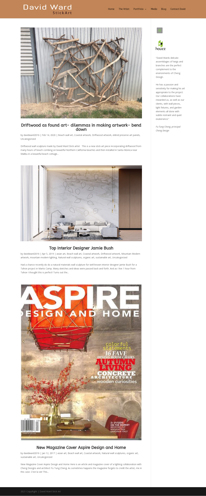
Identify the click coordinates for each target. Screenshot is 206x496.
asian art (61, 253)
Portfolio (139, 9)
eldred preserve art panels (126, 135)
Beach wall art (65, 135)
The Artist (124, 9)
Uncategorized (28, 138)
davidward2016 (31, 135)
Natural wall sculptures (70, 257)
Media (154, 9)
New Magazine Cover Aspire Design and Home (81, 447)
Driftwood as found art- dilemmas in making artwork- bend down (81, 127)
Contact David (177, 9)
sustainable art (103, 257)
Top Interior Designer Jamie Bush (81, 248)
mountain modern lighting (43, 257)
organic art (88, 257)
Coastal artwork (82, 135)
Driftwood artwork (101, 135)
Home (111, 9)
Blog (163, 9)
